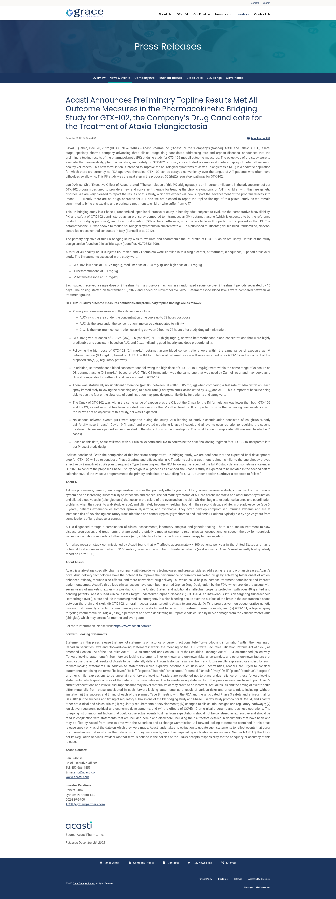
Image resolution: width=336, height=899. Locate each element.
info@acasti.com (85, 772)
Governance (234, 78)
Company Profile (141, 863)
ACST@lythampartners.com (85, 804)
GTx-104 (182, 14)
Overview (99, 78)
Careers (255, 3)
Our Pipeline (201, 14)
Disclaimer (223, 879)
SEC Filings (214, 78)
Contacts (171, 863)
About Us (164, 14)
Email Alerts (109, 863)
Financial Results (171, 78)
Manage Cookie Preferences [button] (257, 887)
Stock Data (195, 78)
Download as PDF (260, 138)
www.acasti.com (77, 777)
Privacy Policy (205, 879)
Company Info (144, 78)
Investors (242, 14)
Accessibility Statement (259, 879)
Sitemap (228, 863)
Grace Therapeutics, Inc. (84, 883)
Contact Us (262, 14)
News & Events (120, 78)
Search (266, 3)
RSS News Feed (200, 863)
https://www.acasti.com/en (132, 626)
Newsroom (222, 14)
